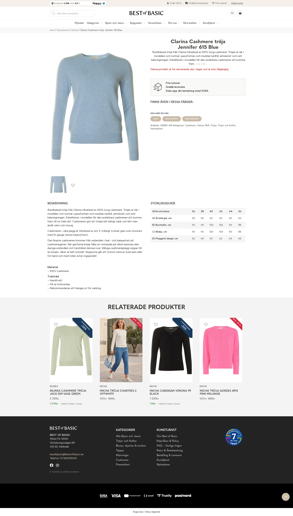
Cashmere (190, 125)
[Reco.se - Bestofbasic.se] (233, 437)
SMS (155, 119)
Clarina (74, 30)
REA (207, 125)
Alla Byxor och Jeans (128, 436)
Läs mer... (201, 63)
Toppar (120, 450)
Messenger (192, 119)
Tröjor (214, 125)
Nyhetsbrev (163, 464)
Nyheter (79, 23)
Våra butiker (190, 23)
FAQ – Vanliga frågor (169, 445)
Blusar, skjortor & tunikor (131, 445)
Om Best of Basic (167, 436)
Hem (52, 30)
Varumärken (155, 23)
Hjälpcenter (237, 3)
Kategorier (93, 23)
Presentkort (123, 464)
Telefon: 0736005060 (63, 458)
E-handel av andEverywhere (64, 471)
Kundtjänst (209, 23)
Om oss (172, 23)
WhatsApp (171, 119)
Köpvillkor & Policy (168, 441)
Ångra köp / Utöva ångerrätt (146, 512)
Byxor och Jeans (114, 23)
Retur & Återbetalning (170, 450)
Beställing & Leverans (169, 455)
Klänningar (122, 455)
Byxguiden (136, 23)
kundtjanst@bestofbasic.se (66, 454)
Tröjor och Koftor (227, 125)
